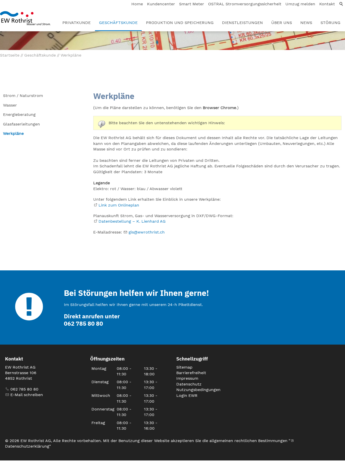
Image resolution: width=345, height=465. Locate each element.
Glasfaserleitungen (21, 124)
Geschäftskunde (118, 22)
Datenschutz (189, 384)
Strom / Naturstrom (23, 95)
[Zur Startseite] (25, 18)
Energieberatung (19, 114)
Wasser (10, 105)
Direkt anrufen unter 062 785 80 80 (92, 319)
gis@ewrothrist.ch (147, 232)
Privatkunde (76, 22)
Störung (330, 22)
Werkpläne (13, 133)
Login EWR (187, 395)
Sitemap (184, 367)
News (306, 22)
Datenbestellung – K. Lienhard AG (132, 221)
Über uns (281, 22)
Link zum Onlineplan (118, 205)
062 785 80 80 (24, 389)
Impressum (187, 378)
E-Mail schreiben (26, 394)
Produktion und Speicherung (180, 22)
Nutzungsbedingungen (198, 389)
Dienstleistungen (242, 22)
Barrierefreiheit (191, 372)
